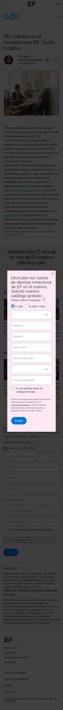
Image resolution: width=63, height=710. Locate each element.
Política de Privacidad (20, 405)
